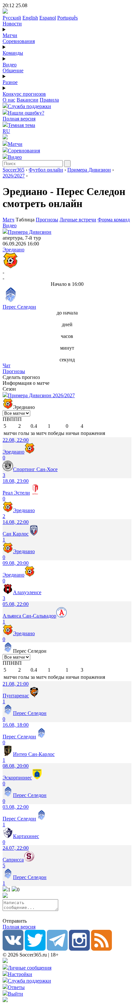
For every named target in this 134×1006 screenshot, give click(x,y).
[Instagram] (79, 949)
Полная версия (19, 118)
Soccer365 (13, 170)
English (30, 18)
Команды (13, 53)
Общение (13, 70)
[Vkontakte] (13, 949)
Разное (10, 82)
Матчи (10, 35)
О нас (9, 100)
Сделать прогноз (21, 377)
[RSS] (101, 949)
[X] (35, 949)
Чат (6, 365)
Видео (10, 64)
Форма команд (114, 219)
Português (67, 18)
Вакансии (27, 100)
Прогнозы (47, 219)
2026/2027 (14, 175)
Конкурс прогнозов (24, 94)
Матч (8, 219)
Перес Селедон (19, 307)
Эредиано (13, 249)
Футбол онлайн (46, 170)
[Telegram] (57, 949)
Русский (12, 18)
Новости (12, 23)
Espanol (47, 18)
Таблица (26, 219)
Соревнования (19, 41)
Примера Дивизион (89, 170)
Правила (49, 100)
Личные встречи (78, 219)
